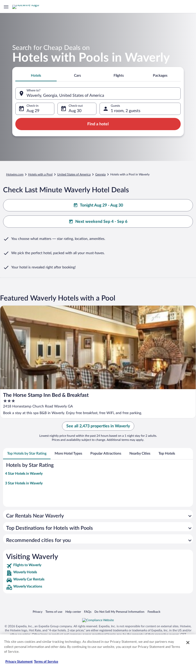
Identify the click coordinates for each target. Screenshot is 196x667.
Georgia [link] (100, 174)
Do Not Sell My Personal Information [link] (119, 611)
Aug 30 (75, 111)
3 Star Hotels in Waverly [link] (24, 483)
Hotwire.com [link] (14, 174)
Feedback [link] (154, 611)
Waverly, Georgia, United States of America (65, 95)
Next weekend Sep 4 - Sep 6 (101, 222)
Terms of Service (46, 661)
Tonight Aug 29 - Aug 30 (101, 205)
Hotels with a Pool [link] (40, 174)
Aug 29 (33, 111)
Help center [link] (73, 611)
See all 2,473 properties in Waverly (98, 426)
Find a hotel (98, 124)
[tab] (36, 75)
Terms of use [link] (53, 611)
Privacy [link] (37, 611)
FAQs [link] (87, 611)
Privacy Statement (19, 661)
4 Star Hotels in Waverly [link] (24, 473)
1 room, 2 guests (125, 111)
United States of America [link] (74, 174)
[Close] (187, 642)
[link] (98, 566)
